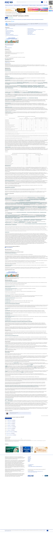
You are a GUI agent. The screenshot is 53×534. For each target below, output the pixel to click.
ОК (47, 530)
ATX (6, 29)
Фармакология (8, 33)
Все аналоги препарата (8, 418)
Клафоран (9, 421)
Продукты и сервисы (32, 5)
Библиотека (45, 5)
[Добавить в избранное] (5, 15)
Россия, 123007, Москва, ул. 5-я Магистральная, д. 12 (35, 466)
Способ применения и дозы (32, 30)
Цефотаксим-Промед (9, 431)
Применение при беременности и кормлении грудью (36, 29)
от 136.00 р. (13, 421)
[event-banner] (40, 450)
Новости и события (39, 5)
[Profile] (46, 2)
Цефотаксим (9, 420)
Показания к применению (10, 34)
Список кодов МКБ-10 (9, 247)
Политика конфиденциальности (38, 471)
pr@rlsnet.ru (30, 465)
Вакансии (29, 460)
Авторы (29, 461)
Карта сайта (29, 458)
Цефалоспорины (7, 62)
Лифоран (9, 430)
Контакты (29, 457)
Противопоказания (30, 28)
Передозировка (30, 33)
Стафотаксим (10, 426)
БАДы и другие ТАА (17, 5)
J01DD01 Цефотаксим (8, 47)
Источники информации (9, 30)
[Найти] (42, 2)
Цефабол (9, 425)
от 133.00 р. (13, 428)
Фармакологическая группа (10, 31)
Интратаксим (8, 433)
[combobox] (29, 2)
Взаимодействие (30, 32)
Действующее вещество (9, 28)
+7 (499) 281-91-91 (31, 464)
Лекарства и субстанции (9, 5)
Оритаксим (9, 428)
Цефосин (9, 423)
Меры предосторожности (31, 34)
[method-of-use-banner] (15, 10)
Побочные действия (31, 31)
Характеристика (8, 32)
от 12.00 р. (13, 420)
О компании (29, 456)
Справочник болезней (25, 5)
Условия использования (31, 471)
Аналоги (6, 17)
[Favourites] (44, 2)
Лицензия (29, 459)
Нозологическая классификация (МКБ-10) (12, 35)
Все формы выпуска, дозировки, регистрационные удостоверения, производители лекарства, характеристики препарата (24, 19)
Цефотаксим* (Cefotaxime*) (9, 45)
